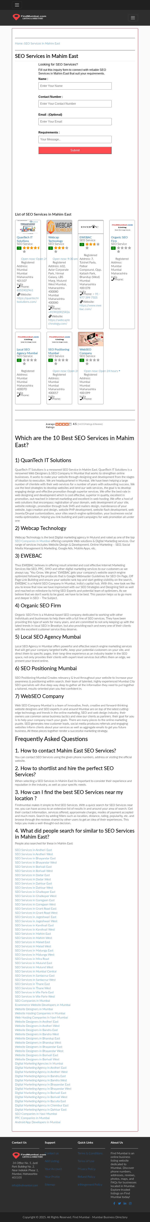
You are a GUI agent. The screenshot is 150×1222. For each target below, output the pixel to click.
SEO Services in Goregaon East (35, 900)
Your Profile (52, 1176)
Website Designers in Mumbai (34, 1009)
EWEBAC (86, 237)
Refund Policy (86, 1176)
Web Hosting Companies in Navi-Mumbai (41, 1017)
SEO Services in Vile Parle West (35, 996)
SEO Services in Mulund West (34, 967)
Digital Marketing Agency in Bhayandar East (42, 1084)
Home (19, 43)
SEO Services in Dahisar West (34, 887)
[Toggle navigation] (17, 4)
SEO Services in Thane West (33, 988)
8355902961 (25, 290)
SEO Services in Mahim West (33, 938)
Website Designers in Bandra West (37, 1034)
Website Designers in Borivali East (36, 1055)
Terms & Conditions (90, 1153)
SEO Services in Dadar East (32, 875)
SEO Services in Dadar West (33, 879)
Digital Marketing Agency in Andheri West (41, 1072)
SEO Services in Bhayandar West (36, 862)
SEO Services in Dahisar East (33, 883)
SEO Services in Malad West (33, 946)
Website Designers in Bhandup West (38, 1042)
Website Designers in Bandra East (36, 1030)
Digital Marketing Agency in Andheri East (40, 1067)
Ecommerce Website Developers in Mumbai (43, 1005)
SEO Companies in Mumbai (32, 541)
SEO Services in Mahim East (42, 43)
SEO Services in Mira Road (32, 958)
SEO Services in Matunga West (34, 954)
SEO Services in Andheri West (34, 854)
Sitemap (50, 1184)
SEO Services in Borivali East (33, 866)
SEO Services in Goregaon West (35, 904)
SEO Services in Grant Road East (35, 908)
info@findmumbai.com (25, 1185)
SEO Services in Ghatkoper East (35, 891)
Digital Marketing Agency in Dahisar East (40, 1109)
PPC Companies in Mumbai (32, 1118)
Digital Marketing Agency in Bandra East (40, 1076)
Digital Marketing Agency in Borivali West (41, 1097)
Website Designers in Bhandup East (37, 1038)
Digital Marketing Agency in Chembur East (41, 1105)
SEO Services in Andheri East (33, 850)
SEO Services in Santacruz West (35, 979)
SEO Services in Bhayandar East (35, 858)
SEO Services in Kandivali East (34, 925)
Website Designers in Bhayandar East (38, 1046)
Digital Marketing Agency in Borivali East (40, 1092)
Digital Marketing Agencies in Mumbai (39, 1063)
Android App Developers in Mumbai (38, 1122)
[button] (28, 259)
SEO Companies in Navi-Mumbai (36, 1113)
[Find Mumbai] (29, 17)
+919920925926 (59, 312)
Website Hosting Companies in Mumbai (40, 1013)
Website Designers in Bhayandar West (39, 1051)
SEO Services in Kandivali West (35, 929)
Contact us (52, 1153)
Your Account (53, 1169)
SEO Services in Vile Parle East (34, 992)
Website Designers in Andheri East (36, 1021)
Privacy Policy (86, 1169)
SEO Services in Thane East (32, 984)
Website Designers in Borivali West (37, 1059)
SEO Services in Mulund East (33, 963)
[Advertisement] (75, 183)
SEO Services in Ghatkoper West (35, 896)
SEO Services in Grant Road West (36, 912)
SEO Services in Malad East (32, 942)
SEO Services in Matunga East (34, 950)
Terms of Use (86, 1161)
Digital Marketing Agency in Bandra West (41, 1080)
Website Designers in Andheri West (37, 1025)
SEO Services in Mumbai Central (36, 971)
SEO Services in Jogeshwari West (36, 921)
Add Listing (52, 1161)
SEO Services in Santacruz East (35, 975)
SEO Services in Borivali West (34, 871)
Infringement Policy (90, 1184)
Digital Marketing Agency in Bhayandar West (43, 1088)
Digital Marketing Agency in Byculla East (40, 1101)
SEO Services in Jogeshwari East (35, 917)
